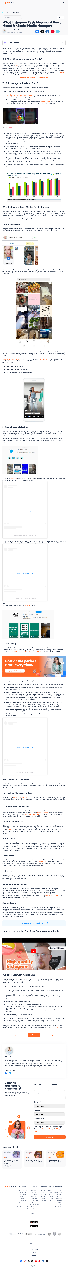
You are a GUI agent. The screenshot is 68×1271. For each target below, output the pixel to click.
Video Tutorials (58, 1200)
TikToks (61, 72)
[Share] (37, 31)
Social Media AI (34, 1209)
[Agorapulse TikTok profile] (47, 1261)
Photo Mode (45, 102)
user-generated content (32, 814)
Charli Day (9, 1057)
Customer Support (50, 1195)
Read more (44, 1067)
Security (34, 1255)
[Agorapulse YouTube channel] (36, 1261)
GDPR (34, 1252)
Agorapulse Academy (59, 1195)
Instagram (16, 12)
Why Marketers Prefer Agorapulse (23, 1210)
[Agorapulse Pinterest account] (39, 1261)
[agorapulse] (7, 2)
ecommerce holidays (52, 896)
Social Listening (42, 813)
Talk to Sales (50, 1202)
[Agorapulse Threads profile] (29, 1261)
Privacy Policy (34, 1249)
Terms (34, 1246)
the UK (27, 605)
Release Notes (58, 1198)
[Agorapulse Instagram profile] (25, 1261)
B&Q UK (12, 829)
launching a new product (21, 797)
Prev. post (20, 1035)
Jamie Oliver (42, 862)
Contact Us (43, 1190)
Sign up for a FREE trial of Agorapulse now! (34, 78)
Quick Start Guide (51, 1191)
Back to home (34, 1035)
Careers (43, 1196)
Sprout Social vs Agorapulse (23, 1191)
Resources (58, 1209)
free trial (56, 1027)
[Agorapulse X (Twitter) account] (32, 1261)
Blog (7, 12)
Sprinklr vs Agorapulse (23, 1207)
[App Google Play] (34, 1222)
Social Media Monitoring (34, 1197)
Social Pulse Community (58, 1204)
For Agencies (34, 1207)
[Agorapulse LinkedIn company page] (43, 1261)
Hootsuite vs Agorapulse (23, 1195)
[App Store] (34, 1226)
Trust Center (58, 1207)
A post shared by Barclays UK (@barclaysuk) (25, 535)
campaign (43, 359)
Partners (43, 1200)
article (11, 998)
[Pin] (52, 31)
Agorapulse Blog (58, 1192)
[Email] (58, 31)
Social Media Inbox (34, 1190)
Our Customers (43, 1193)
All (60, 17)
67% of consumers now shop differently (27, 651)
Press (43, 1198)
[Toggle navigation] (65, 2)
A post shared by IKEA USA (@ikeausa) (25, 772)
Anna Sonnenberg (8, 1165)
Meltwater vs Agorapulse (22, 1199)
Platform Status (50, 1199)
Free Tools (58, 1190)
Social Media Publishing (34, 1193)
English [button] (33, 1266)
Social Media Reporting (34, 1201)
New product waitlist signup (34, 1212)
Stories (18, 65)
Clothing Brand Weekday (11, 359)
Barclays (14, 479)
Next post (48, 1035)
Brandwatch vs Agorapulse (23, 1204)
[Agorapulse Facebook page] (21, 1261)
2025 (9, 166)
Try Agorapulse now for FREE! (34, 923)
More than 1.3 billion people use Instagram (20, 95)
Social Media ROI (34, 1205)
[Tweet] (42, 31)
